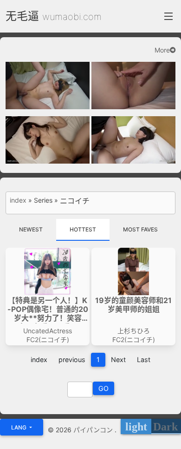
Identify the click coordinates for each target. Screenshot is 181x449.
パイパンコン (94, 430)
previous (71, 359)
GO (103, 388)
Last (143, 359)
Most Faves (140, 229)
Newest (31, 229)
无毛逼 (22, 16)
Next (118, 359)
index (18, 200)
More (162, 50)
